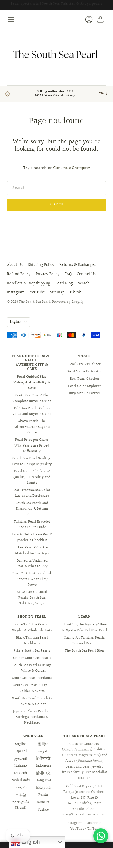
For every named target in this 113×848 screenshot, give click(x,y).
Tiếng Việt (43, 780)
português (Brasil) (20, 805)
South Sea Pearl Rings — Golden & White (32, 688)
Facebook (93, 823)
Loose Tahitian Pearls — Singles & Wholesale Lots (32, 627)
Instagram (16, 292)
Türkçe (43, 810)
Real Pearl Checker (84, 379)
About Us (15, 265)
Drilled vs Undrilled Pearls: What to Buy (32, 563)
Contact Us (86, 274)
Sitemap (57, 292)
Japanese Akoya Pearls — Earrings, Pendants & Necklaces (32, 717)
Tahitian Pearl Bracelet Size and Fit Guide (32, 524)
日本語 (20, 795)
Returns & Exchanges (77, 265)
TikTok (75, 292)
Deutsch (20, 773)
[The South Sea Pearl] (56, 54)
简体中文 (43, 758)
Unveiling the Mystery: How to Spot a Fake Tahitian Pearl (84, 627)
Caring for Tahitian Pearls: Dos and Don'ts (84, 640)
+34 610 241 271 (83, 809)
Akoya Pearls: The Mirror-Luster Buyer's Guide (32, 426)
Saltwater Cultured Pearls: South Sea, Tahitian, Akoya (32, 597)
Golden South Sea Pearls (32, 658)
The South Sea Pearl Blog (84, 651)
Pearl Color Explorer (84, 386)
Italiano (20, 766)
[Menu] (11, 19)
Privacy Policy (47, 274)
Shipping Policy (41, 265)
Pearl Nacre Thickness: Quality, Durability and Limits (31, 477)
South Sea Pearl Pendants (32, 678)
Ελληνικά (43, 787)
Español (20, 751)
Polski (43, 795)
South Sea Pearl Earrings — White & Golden (32, 668)
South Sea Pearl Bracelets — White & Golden (32, 701)
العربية (43, 751)
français (20, 787)
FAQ (68, 274)
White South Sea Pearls (32, 651)
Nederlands (21, 780)
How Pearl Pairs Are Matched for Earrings (32, 550)
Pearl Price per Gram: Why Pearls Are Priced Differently (31, 445)
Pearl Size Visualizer (84, 364)
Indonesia (43, 766)
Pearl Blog (64, 283)
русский (20, 758)
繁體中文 (43, 773)
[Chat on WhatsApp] (100, 835)
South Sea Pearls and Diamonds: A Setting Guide (32, 508)
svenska (43, 802)
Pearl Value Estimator (84, 371)
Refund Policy (18, 274)
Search (84, 283)
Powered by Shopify (68, 302)
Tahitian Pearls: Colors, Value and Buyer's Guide (31, 411)
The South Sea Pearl (34, 302)
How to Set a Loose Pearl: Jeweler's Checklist (32, 537)
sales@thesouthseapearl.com (84, 814)
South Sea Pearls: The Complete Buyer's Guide (31, 398)
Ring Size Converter (84, 393)
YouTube (37, 292)
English (15, 322)
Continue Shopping (71, 168)
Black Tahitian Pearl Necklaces (32, 640)
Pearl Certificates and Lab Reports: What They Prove (32, 579)
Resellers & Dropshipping (28, 283)
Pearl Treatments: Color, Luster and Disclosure (31, 493)
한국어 (43, 744)
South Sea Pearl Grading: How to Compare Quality (32, 461)
